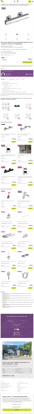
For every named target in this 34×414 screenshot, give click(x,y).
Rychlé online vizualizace (4, 384)
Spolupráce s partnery (4, 390)
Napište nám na (10, 321)
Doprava (18, 384)
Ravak (5, 49)
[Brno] (17, 350)
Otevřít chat (17, 334)
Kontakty (18, 391)
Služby (2, 381)
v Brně (17, 325)
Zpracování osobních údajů (21, 387)
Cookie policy (19, 388)
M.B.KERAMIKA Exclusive (4, 387)
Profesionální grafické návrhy (5, 383)
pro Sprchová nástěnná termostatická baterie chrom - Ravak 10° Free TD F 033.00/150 (17, 302)
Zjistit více (2, 68)
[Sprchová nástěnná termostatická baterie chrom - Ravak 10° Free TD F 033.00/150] (17, 19)
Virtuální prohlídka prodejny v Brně (6, 386)
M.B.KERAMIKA (3, 4)
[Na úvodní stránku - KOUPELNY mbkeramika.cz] (2, 1)
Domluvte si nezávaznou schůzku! (22, 383)
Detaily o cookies (19, 401)
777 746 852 (17, 332)
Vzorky (2, 388)
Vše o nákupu (20, 381)
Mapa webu (19, 390)
